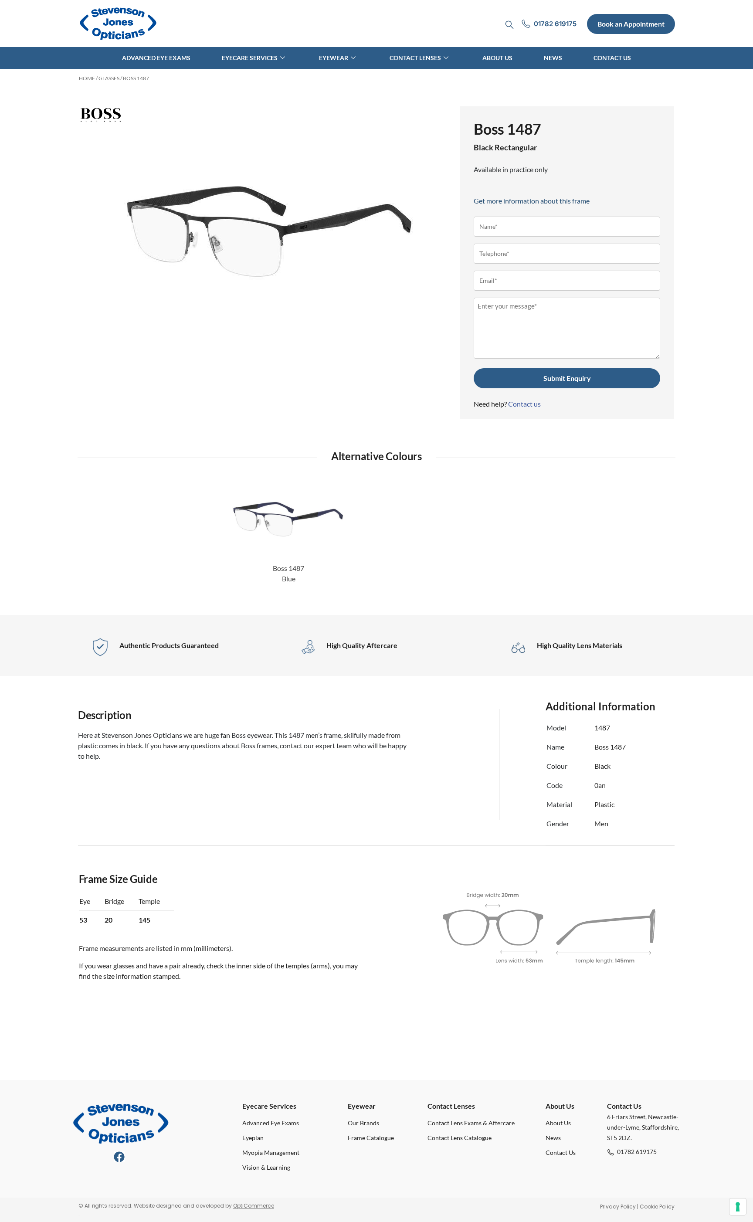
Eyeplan (253, 1137)
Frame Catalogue (371, 1137)
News (553, 57)
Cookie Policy (657, 1206)
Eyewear (333, 57)
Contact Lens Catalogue (459, 1137)
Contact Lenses (415, 57)
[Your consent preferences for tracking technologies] (737, 1206)
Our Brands (363, 1123)
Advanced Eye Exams (156, 57)
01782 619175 (637, 1151)
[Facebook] (119, 1156)
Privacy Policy (618, 1206)
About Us (497, 57)
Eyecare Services (250, 57)
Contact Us (612, 57)
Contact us (524, 404)
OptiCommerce (253, 1205)
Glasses (108, 78)
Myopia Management (270, 1152)
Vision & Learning (266, 1167)
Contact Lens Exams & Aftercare (471, 1123)
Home (87, 78)
